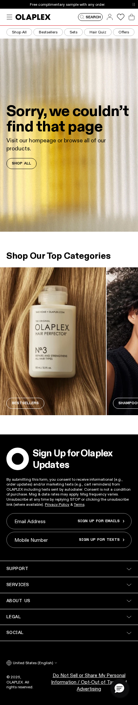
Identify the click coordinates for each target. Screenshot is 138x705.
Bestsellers (48, 32)
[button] (119, 688)
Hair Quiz (98, 32)
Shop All (19, 32)
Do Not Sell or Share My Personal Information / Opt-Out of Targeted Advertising (89, 682)
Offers (123, 32)
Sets (73, 32)
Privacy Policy (57, 504)
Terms (79, 504)
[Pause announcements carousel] (133, 4)
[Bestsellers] (53, 341)
